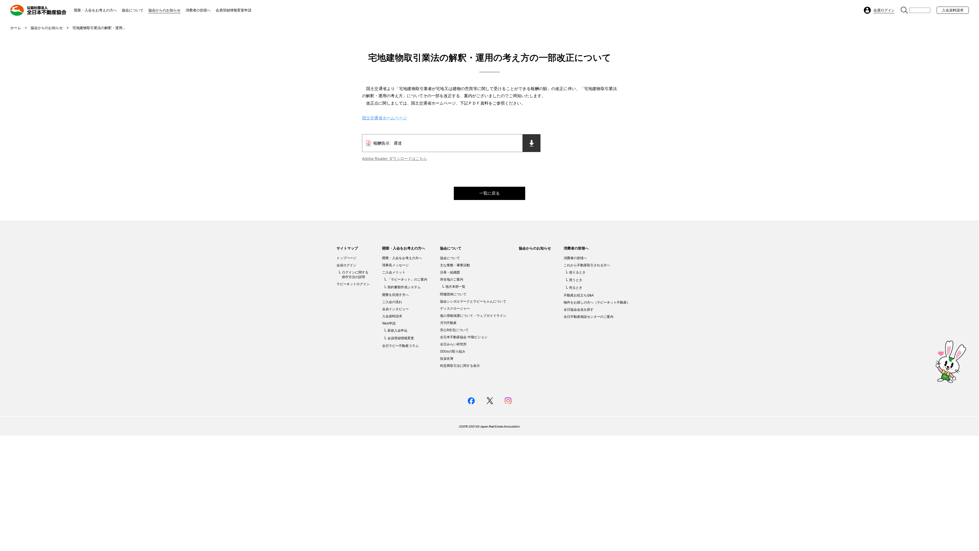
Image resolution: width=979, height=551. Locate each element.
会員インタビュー (395, 309)
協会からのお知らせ (164, 10)
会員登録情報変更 (401, 338)
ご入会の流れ (392, 302)
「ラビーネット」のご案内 (407, 279)
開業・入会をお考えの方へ (95, 10)
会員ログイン (346, 265)
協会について (132, 10)
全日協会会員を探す (579, 309)
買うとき (575, 280)
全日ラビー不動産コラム (400, 346)
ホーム (15, 28)
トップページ (346, 258)
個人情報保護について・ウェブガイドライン (473, 316)
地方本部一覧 (455, 286)
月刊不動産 (448, 323)
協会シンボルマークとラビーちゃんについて (473, 301)
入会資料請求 (952, 10)
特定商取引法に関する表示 (460, 366)
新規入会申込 (397, 330)
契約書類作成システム (404, 287)
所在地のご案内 (451, 279)
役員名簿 (446, 358)
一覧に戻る (489, 193)
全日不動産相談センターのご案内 (588, 317)
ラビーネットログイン (353, 284)
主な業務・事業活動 (455, 265)
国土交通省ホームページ (384, 117)
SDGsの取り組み (452, 351)
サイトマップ (347, 248)
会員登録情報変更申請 (233, 10)
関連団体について (453, 294)
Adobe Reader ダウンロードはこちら (394, 158)
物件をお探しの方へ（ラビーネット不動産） (597, 302)
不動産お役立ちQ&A (579, 295)
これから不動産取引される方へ (587, 265)
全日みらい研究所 (453, 344)
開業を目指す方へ (395, 295)
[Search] (904, 10)
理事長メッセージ (395, 265)
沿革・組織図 (450, 272)
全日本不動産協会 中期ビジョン (463, 337)
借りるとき (577, 272)
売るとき (575, 287)
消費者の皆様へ (198, 10)
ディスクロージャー (455, 308)
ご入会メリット (393, 272)
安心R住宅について (454, 330)
